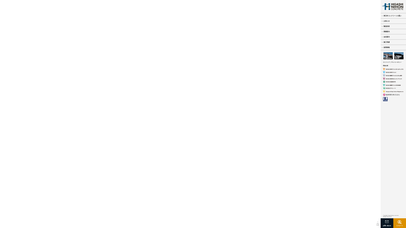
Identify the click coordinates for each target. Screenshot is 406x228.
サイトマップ (386, 62)
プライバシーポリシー (396, 62)
